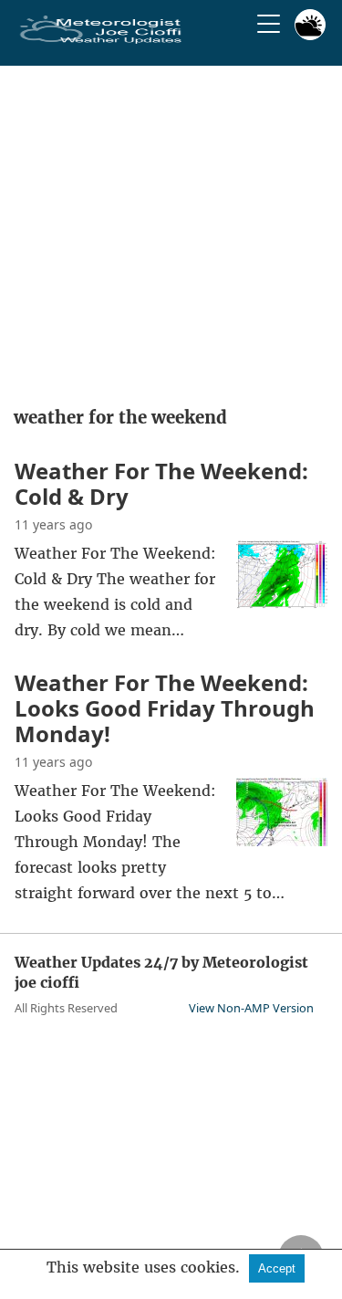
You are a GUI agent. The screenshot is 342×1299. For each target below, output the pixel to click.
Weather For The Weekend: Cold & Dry (161, 483)
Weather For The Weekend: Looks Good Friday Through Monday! (165, 708)
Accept (276, 1268)
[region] (171, 230)
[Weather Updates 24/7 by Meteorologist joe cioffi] (101, 40)
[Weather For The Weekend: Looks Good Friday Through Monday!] (281, 841)
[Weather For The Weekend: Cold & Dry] (281, 603)
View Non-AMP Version (251, 1008)
